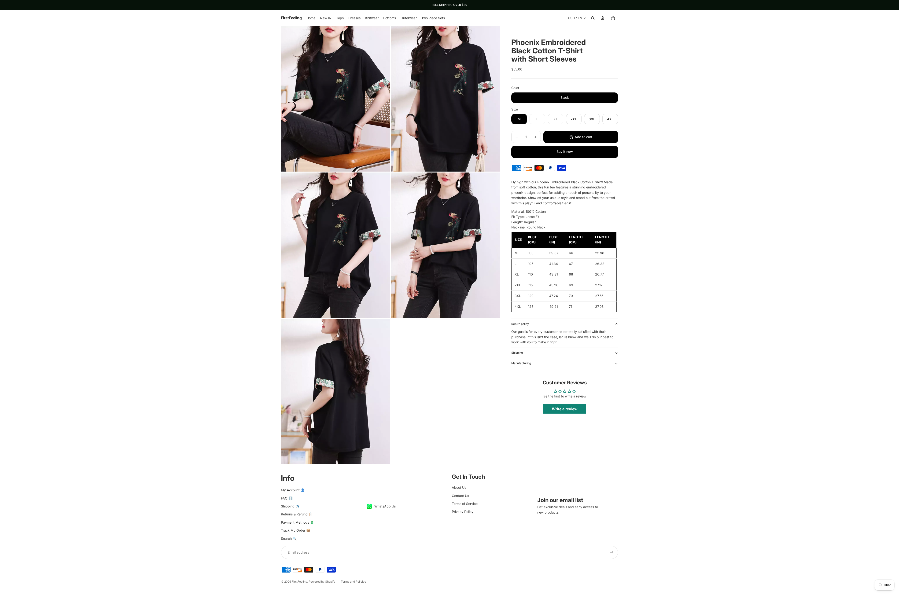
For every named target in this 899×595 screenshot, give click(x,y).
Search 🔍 (289, 538)
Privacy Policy (462, 512)
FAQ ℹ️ (286, 498)
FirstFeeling (299, 581)
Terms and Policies (353, 581)
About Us (459, 487)
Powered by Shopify (322, 581)
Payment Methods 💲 (297, 522)
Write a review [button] (565, 409)
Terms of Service (465, 504)
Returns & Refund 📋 (297, 514)
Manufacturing (521, 363)
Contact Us (460, 496)
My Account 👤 (293, 490)
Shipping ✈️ (290, 506)
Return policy (520, 324)
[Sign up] (611, 552)
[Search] (593, 18)
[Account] (602, 18)
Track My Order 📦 (295, 530)
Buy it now (564, 152)
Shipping (517, 352)
